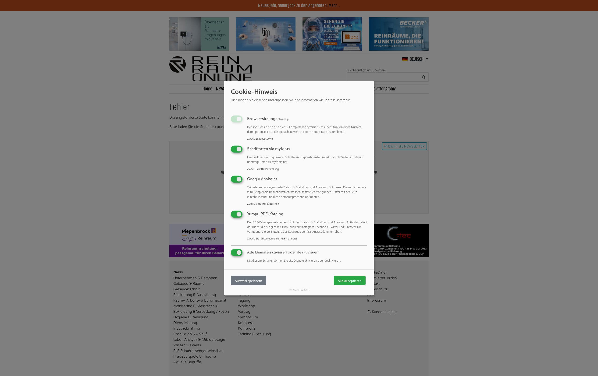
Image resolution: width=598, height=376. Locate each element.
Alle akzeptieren (350, 280)
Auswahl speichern (248, 280)
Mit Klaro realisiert (299, 289)
